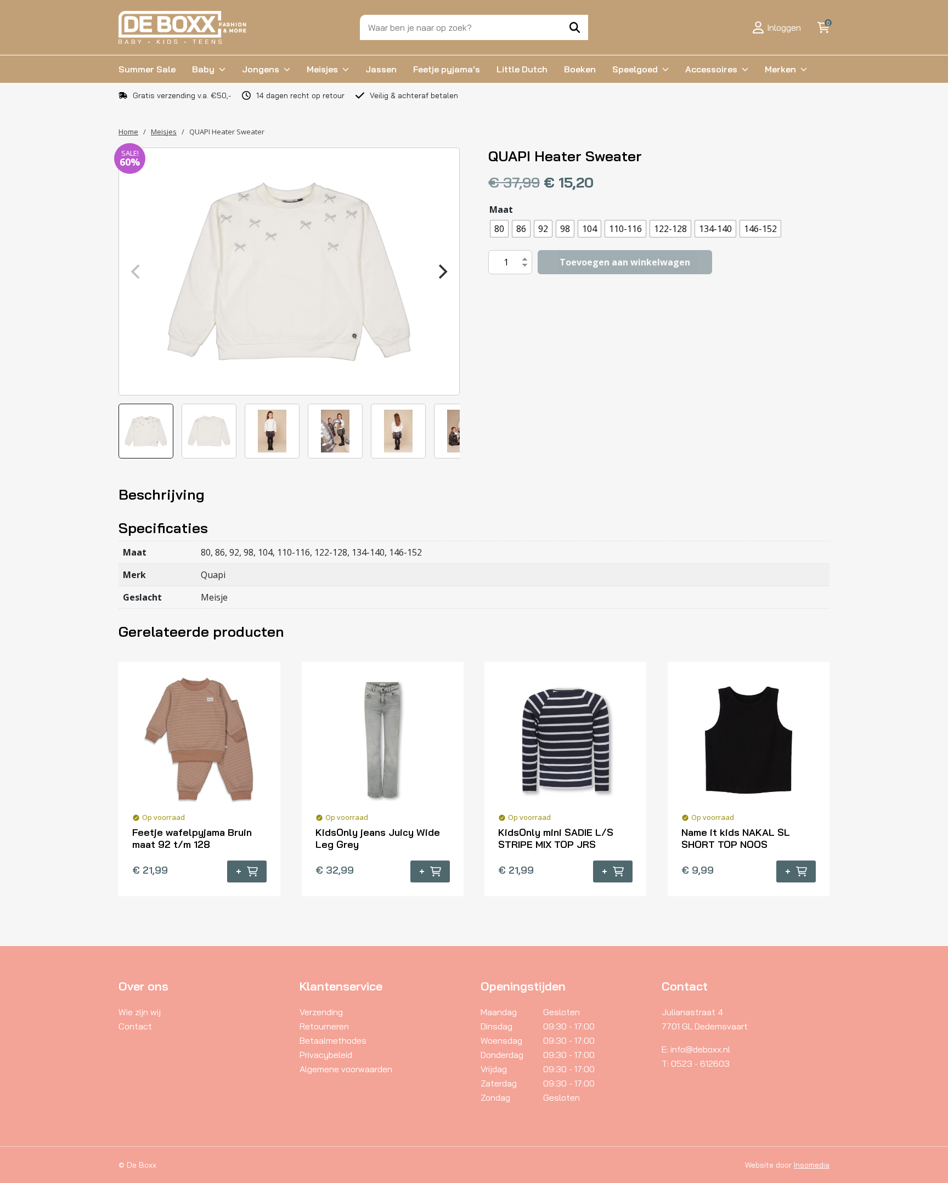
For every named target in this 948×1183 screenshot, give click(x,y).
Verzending (321, 1011)
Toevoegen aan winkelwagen (625, 262)
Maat (501, 209)
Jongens (260, 69)
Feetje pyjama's (446, 69)
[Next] (442, 271)
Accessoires (711, 69)
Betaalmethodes (333, 1040)
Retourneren (324, 1026)
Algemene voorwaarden (346, 1068)
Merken (780, 69)
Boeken (580, 69)
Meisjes (322, 69)
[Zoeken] (574, 27)
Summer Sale (147, 69)
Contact (135, 1026)
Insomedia (812, 1165)
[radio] (499, 228)
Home (128, 132)
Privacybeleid (326, 1054)
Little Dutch (522, 69)
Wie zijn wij (140, 1011)
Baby (203, 69)
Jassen (381, 69)
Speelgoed (635, 69)
